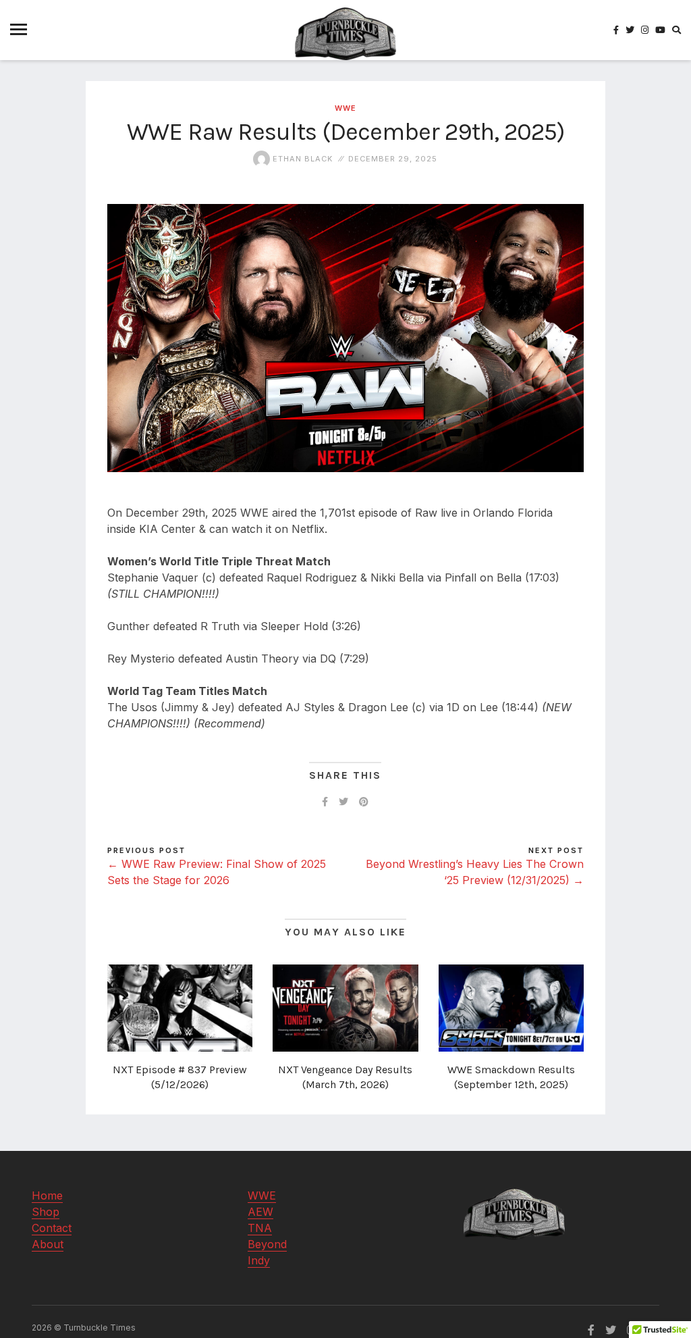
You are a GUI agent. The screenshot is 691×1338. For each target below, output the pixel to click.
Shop (45, 1211)
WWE (345, 108)
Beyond (267, 1244)
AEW (260, 1211)
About (47, 1244)
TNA (260, 1228)
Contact (52, 1228)
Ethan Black (301, 158)
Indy (259, 1260)
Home (47, 1195)
